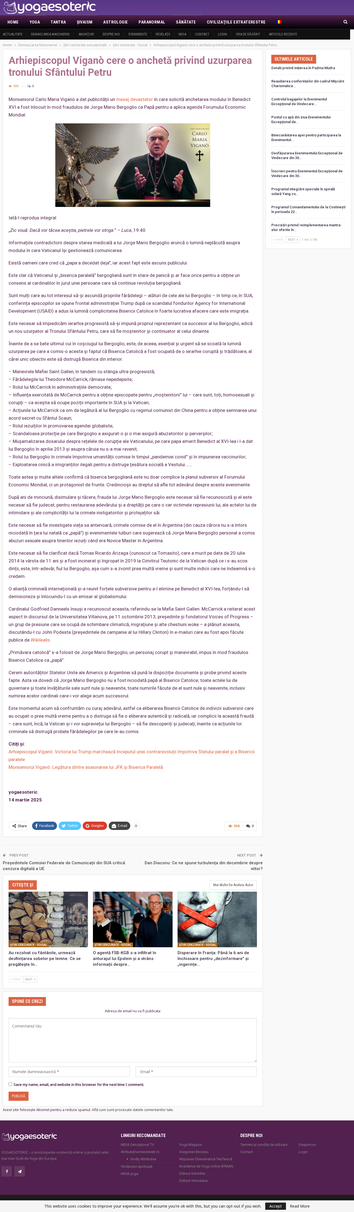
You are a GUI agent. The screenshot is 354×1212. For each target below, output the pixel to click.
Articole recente (283, 34)
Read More (300, 1206)
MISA (182, 34)
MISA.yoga (129, 1174)
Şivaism (85, 22)
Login (222, 34)
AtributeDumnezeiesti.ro (140, 1152)
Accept (275, 1206)
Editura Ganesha (192, 1173)
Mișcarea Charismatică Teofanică (205, 1159)
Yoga (35, 22)
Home (13, 22)
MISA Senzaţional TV (137, 1145)
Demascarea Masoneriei (50, 34)
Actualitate (12, 34)
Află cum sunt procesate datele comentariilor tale (132, 1109)
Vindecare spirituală (136, 1166)
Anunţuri (86, 34)
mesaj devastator (134, 99)
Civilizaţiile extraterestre (236, 22)
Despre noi (111, 34)
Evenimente (138, 34)
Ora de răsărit (248, 34)
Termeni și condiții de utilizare (263, 1145)
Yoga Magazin (190, 1145)
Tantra (58, 22)
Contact (202, 34)
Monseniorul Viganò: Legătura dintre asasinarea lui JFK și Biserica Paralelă (86, 767)
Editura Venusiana (193, 1181)
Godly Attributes (143, 1159)
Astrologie (115, 22)
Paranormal (152, 22)
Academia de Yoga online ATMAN (206, 1166)
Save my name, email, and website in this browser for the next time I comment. (79, 1084)
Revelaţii (163, 34)
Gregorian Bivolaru (194, 1152)
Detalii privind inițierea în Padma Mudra (303, 68)
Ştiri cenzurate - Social (28, 944)
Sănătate (186, 22)
